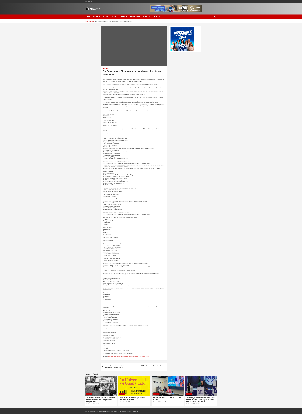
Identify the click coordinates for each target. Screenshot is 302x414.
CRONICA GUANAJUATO (100, 411)
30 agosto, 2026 (90, 403)
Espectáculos (135, 17)
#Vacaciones (140, 356)
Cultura (106, 17)
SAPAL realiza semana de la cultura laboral (152, 366)
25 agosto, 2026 (123, 401)
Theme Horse (117, 411)
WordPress (135, 411)
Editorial (112, 77)
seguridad (146, 356)
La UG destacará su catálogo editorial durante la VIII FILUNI (132, 399)
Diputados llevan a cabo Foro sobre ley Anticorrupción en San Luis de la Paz (115, 366)
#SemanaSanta (133, 356)
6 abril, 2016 (106, 77)
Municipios (96, 17)
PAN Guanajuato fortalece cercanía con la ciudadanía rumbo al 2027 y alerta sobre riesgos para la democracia (200, 399)
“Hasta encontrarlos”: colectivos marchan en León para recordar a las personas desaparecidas (100, 399)
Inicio (88, 17)
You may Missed (92, 374)
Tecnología (147, 17)
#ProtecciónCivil (116, 356)
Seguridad (123, 17)
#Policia (110, 356)
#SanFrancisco (124, 356)
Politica (114, 17)
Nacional (157, 17)
